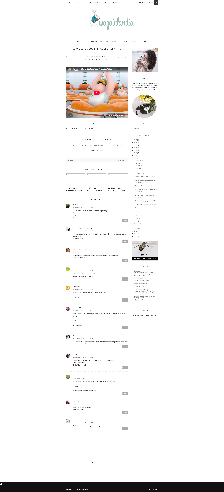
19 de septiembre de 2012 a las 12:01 (83, 231)
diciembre (138, 160)
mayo (137, 218)
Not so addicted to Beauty (141, 289)
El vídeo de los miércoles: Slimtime (144, 186)
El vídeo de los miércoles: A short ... (96, 189)
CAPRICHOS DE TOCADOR (84, 2)
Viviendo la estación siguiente (141, 280)
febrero (137, 226)
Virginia (76, 401)
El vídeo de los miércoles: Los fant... (117, 189)
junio (137, 215)
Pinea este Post (117, 145)
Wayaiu (75, 420)
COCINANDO (70, 2)
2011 (135, 231)
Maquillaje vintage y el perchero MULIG (145, 201)
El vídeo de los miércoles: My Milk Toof (145, 176)
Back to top (153, 489)
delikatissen (137, 271)
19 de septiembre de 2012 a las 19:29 (83, 310)
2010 (135, 233)
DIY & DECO (98, 2)
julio (137, 213)
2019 (135, 140)
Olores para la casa (140, 208)
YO (84, 41)
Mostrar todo (155, 303)
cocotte (135, 318)
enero (137, 228)
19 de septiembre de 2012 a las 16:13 (83, 271)
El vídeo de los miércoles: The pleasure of (146, 204)
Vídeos (102, 150)
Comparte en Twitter (99, 145)
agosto (137, 210)
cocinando (153, 315)
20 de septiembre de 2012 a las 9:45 (83, 338)
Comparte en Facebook (80, 145)
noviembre (138, 163)
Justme (75, 268)
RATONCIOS (116, 2)
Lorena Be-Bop (79, 308)
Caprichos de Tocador (138, 315)
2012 (135, 158)
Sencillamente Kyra (81, 249)
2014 (135, 153)
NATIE (75, 354)
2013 (135, 155)
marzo (137, 223)
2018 (135, 142)
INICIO (78, 41)
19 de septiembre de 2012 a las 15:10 (83, 252)
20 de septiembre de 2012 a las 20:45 (83, 357)
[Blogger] (73, 489)
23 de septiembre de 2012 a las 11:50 (83, 423)
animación (97, 150)
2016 (135, 147)
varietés (135, 321)
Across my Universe (139, 278)
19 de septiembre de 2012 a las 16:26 (83, 289)
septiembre (138, 168)
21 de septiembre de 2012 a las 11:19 (83, 378)
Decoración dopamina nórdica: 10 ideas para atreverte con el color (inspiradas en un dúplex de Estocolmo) (145, 274)
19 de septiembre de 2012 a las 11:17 (83, 207)
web (98, 128)
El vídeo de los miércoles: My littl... (75, 189)
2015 (135, 150)
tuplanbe (76, 375)
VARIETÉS (107, 2)
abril (137, 221)
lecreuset (141, 318)
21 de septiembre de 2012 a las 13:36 (83, 404)
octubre (138, 165)
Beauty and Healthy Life (83, 228)
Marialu (76, 205)
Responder (124, 220)
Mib (74, 336)
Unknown (76, 287)
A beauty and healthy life (140, 283)
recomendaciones (150, 318)
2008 (135, 236)
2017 (135, 145)
